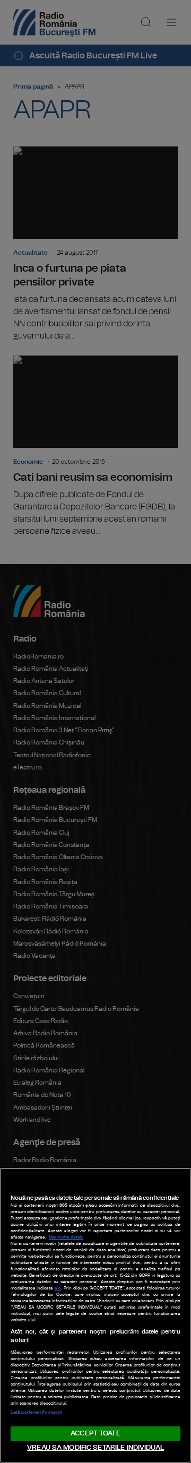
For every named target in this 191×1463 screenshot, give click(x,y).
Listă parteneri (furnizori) (36, 1412)
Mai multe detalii (66, 1237)
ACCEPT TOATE (95, 1433)
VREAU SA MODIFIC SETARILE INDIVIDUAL (95, 1447)
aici (58, 1288)
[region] (95, 1315)
